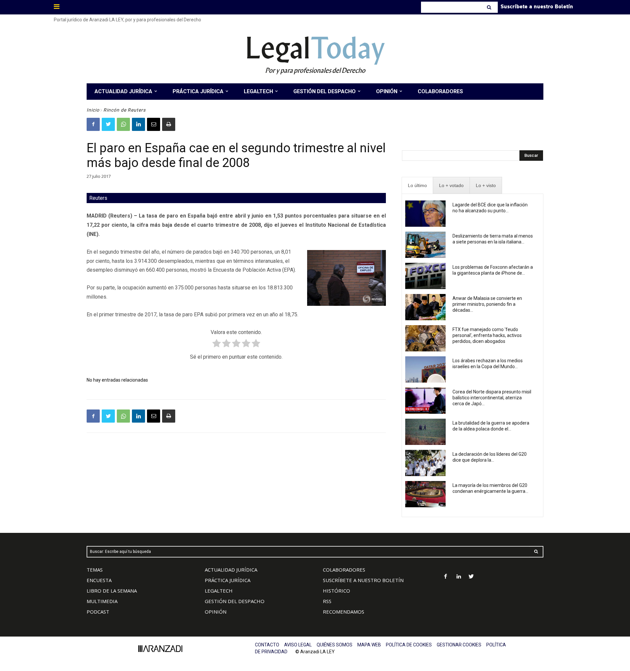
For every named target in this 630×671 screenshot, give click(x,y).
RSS (327, 601)
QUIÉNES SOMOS (334, 644)
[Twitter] (108, 124)
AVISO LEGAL (298, 644)
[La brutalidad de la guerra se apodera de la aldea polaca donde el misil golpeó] (425, 432)
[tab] (417, 185)
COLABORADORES (344, 569)
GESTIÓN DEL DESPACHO (234, 601)
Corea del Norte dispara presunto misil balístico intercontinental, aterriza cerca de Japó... (491, 397)
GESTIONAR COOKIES (459, 644)
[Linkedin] (138, 124)
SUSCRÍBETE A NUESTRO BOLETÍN (363, 580)
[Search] (489, 7)
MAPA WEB (369, 644)
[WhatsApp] (123, 124)
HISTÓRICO (336, 590)
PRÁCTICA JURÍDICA (227, 580)
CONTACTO (267, 644)
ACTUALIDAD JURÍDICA (231, 569)
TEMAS (95, 569)
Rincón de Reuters (124, 110)
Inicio (93, 110)
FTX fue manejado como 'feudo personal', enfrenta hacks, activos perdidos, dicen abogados (487, 335)
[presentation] (417, 185)
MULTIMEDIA (102, 601)
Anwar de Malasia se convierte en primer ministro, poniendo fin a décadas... (487, 304)
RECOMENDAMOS (343, 611)
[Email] (153, 124)
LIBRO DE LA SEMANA (112, 590)
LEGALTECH (219, 590)
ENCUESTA (99, 580)
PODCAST (98, 611)
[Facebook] (93, 124)
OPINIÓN (215, 611)
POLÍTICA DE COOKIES (409, 644)
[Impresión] (168, 124)
